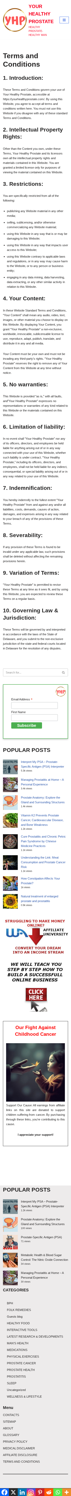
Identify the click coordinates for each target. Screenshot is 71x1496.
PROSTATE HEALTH (21, 1370)
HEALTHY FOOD (18, 1323)
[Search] (63, 672)
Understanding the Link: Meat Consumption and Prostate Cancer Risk (43, 862)
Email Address (22, 699)
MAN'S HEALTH (17, 1343)
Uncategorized (16, 1390)
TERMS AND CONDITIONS (21, 1461)
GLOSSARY (11, 1435)
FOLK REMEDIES (19, 1310)
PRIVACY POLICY (15, 1441)
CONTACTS (11, 1415)
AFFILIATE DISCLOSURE (20, 1455)
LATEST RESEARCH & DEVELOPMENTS (35, 1336)
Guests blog (14, 1316)
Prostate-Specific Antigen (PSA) (41, 1237)
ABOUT (8, 1428)
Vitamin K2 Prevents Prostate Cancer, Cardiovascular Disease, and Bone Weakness (42, 820)
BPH (10, 1303)
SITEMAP (9, 1421)
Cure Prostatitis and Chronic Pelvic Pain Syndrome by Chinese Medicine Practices (43, 841)
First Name (18, 712)
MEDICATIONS (17, 1350)
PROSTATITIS (16, 1376)
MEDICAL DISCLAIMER (19, 1448)
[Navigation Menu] (64, 20)
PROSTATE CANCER (21, 1363)
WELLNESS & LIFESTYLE (24, 1396)
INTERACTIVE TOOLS (22, 1330)
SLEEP (11, 1383)
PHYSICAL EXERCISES (23, 1356)
